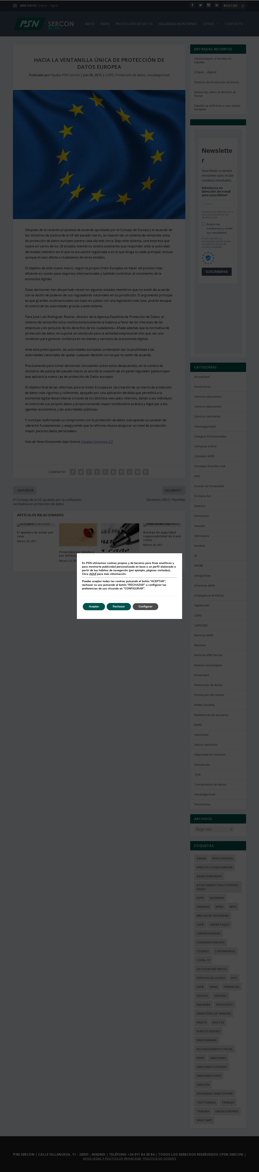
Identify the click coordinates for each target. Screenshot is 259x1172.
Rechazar (119, 606)
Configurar (145, 606)
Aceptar (94, 606)
